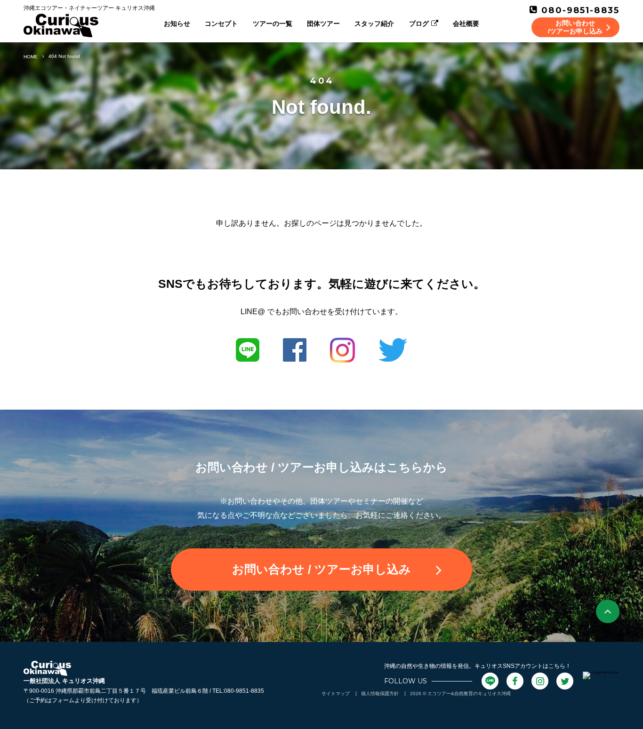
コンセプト (221, 23)
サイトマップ (336, 693)
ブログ (419, 23)
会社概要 (466, 23)
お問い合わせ (321, 569)
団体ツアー (323, 23)
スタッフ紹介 (374, 23)
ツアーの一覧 (272, 23)
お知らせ (177, 23)
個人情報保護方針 (380, 693)
